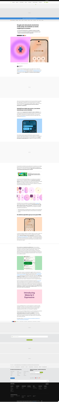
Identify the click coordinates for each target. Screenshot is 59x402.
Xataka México (12, 395)
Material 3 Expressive (37, 71)
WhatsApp (17, 20)
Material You (23, 116)
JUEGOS (26, 2)
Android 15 (25, 375)
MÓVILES (17, 2)
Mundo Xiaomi (12, 391)
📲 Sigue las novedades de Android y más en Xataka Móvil (29, 18)
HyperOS (22, 20)
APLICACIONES (21, 2)
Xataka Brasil (12, 396)
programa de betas (36, 69)
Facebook (22, 35)
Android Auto (18, 375)
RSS (38, 377)
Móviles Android (12, 371)
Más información (34, 401)
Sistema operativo (22, 321)
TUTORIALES (29, 2)
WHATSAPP (40, 2)
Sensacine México (24, 395)
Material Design (30, 321)
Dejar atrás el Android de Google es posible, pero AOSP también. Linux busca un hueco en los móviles (34, 174)
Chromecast (34, 20)
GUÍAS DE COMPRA (35, 2)
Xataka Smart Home (12, 390)
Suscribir (41, 372)
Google (18, 374)
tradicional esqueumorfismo (23, 236)
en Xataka (37, 203)
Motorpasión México (34, 396)
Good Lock (39, 280)
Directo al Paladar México (29, 396)
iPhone (40, 20)
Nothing (29, 20)
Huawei (11, 374)
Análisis (18, 371)
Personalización (35, 321)
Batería (42, 20)
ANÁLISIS (13, 2)
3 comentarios (19, 35)
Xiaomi (24, 374)
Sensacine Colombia (23, 397)
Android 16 (22, 69)
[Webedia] (47, 0)
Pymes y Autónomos (45, 388)
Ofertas (11, 375)
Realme (31, 20)
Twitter (48, 2)
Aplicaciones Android (26, 371)
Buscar (47, 381)
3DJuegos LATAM (18, 395)
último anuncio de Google (22, 71)
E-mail (25, 35)
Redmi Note (25, 20)
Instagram (45, 2)
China (37, 20)
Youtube (35, 377)
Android (20, 20)
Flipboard (44, 2)
